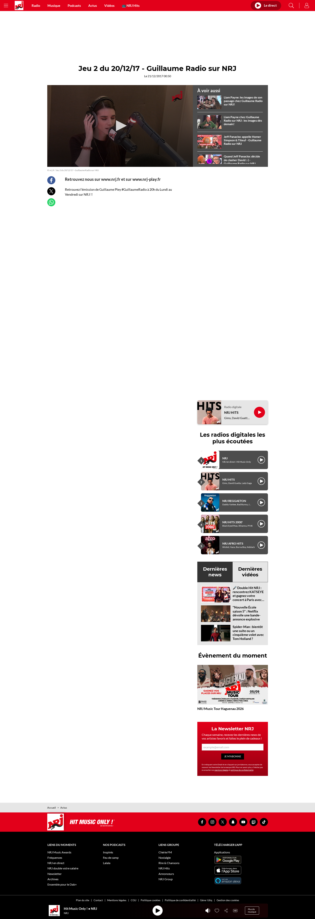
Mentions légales (116, 900)
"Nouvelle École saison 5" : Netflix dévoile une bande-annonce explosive (246, 613)
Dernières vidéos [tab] (250, 572)
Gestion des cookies (228, 900)
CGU (133, 900)
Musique (53, 5)
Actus (92, 5)
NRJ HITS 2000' (232, 522)
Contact (98, 900)
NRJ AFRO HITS (232, 543)
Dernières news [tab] (215, 572)
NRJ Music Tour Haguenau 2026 (220, 709)
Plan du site (82, 900)
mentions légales (221, 770)
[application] (120, 126)
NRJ (225, 458)
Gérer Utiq (206, 900)
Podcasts (74, 5)
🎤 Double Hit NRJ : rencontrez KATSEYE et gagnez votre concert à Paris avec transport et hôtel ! (248, 596)
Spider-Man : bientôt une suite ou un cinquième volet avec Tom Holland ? (248, 633)
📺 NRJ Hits (131, 5)
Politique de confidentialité (180, 900)
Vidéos (109, 5)
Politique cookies (150, 900)
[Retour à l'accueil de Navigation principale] (19, 5)
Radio (36, 5)
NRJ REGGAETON (234, 500)
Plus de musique (252, 910)
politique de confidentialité (242, 770)
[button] (120, 126)
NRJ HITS (231, 412)
